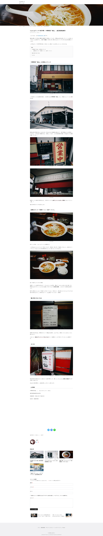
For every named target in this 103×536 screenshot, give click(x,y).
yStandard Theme (45, 534)
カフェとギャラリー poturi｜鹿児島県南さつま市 (51, 461)
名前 (31, 482)
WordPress (59, 534)
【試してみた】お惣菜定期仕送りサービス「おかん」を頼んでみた (44, 515)
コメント (32, 497)
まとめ (33, 55)
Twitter (63, 527)
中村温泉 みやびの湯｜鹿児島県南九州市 (36, 461)
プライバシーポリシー (50, 527)
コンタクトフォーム (58, 527)
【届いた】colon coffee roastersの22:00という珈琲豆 (58, 515)
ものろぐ (22, 1)
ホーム (39, 527)
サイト (31, 491)
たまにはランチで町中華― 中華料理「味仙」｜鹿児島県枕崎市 (38, 26)
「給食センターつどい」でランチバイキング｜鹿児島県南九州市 (36, 474)
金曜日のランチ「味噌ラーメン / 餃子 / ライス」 (42, 50)
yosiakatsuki (51, 534)
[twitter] (36, 442)
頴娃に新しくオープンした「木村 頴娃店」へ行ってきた (65, 461)
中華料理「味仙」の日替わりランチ (39, 49)
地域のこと (25, 26)
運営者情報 (43, 527)
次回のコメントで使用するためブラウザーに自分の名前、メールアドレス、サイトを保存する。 (49, 495)
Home (20, 26)
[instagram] (38, 442)
